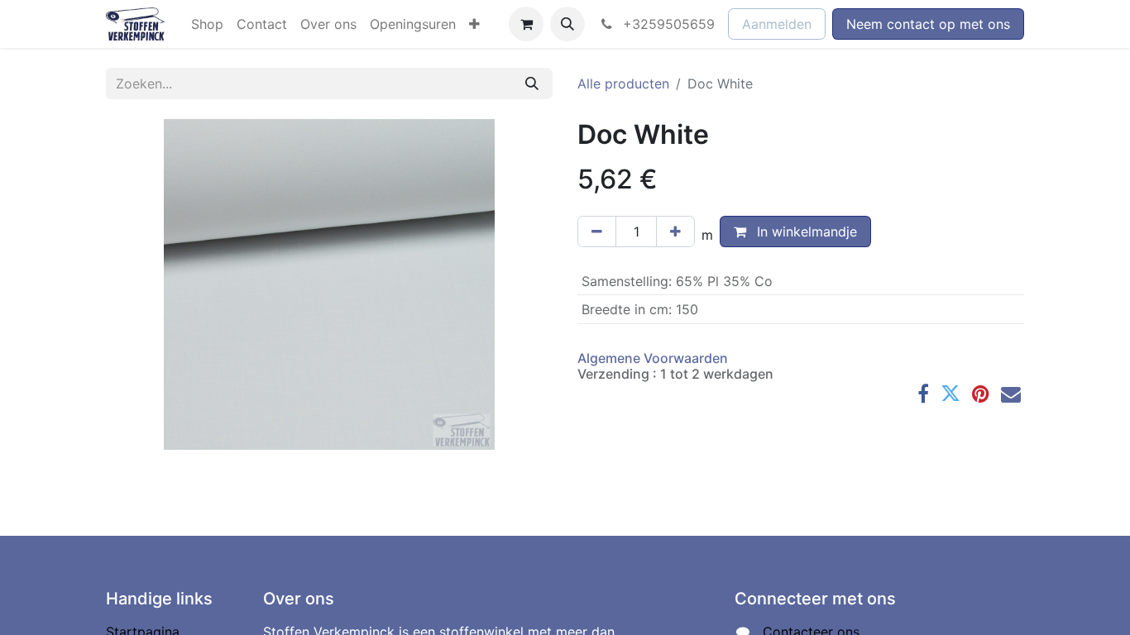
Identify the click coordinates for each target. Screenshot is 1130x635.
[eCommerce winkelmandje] (526, 24)
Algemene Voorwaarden (652, 358)
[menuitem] (207, 24)
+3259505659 (667, 24)
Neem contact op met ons (928, 24)
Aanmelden (777, 24)
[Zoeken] (532, 83)
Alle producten (623, 83)
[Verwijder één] (596, 231)
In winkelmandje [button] (805, 231)
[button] (567, 24)
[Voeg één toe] (675, 231)
